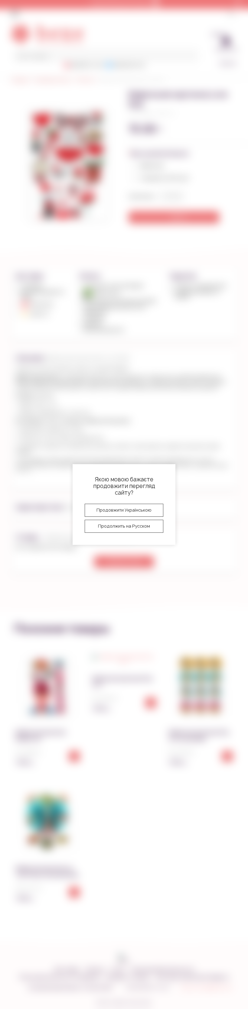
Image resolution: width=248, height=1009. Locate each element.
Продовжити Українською (124, 510)
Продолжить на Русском (124, 526)
